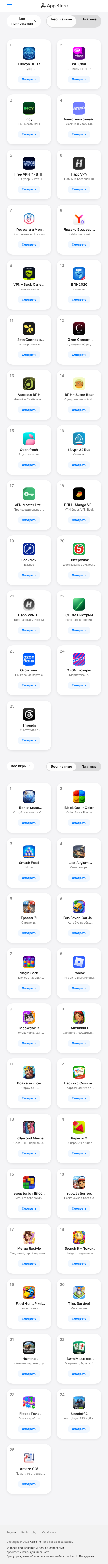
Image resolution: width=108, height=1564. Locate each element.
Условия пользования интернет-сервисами (35, 1547)
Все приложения (22, 21)
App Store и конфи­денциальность (28, 1552)
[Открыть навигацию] (9, 6)
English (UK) (28, 1532)
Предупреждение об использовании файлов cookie (40, 1556)
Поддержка (86, 1556)
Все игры (18, 766)
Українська (49, 1532)
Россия (11, 1532)
